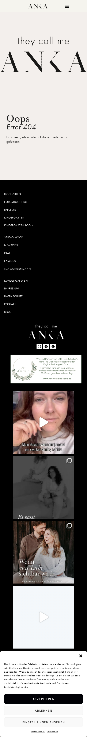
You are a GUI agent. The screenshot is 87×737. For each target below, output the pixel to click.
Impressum (52, 731)
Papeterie (10, 209)
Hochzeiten (12, 194)
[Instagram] (39, 346)
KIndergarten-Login (19, 225)
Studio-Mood (13, 237)
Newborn (11, 245)
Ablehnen (43, 711)
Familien (10, 260)
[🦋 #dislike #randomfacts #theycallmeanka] (43, 422)
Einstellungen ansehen (43, 722)
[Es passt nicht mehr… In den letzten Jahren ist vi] (43, 487)
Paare (8, 253)
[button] (81, 656)
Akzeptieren (43, 699)
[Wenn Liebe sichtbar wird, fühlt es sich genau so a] (43, 552)
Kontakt (10, 304)
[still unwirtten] (43, 617)
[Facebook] (46, 346)
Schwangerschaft (17, 268)
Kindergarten (14, 217)
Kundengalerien (16, 280)
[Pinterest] (53, 346)
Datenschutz (38, 731)
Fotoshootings (16, 202)
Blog (7, 312)
